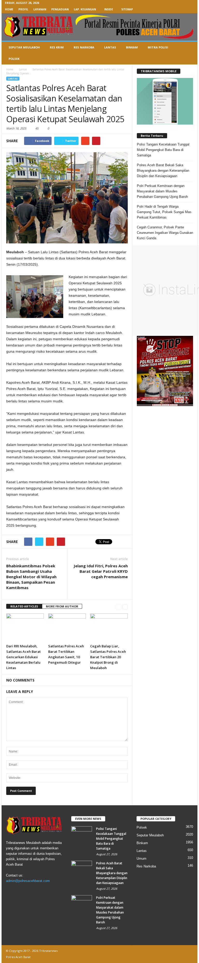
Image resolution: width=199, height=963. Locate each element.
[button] (189, 53)
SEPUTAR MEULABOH (24, 47)
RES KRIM (57, 47)
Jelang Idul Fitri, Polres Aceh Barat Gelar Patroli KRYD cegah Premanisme (101, 571)
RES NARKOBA (84, 47)
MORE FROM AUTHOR (62, 606)
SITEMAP (127, 9)
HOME (9, 9)
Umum (141, 858)
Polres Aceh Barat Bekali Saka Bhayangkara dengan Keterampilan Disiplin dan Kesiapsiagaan (163, 170)
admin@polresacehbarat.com (28, 881)
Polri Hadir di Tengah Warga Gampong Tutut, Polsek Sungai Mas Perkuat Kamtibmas (164, 212)
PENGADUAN (60, 9)
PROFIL (23, 9)
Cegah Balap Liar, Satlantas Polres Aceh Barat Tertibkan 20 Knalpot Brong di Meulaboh (108, 657)
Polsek (142, 827)
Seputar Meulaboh (150, 835)
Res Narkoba (146, 866)
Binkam (142, 843)
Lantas (13, 78)
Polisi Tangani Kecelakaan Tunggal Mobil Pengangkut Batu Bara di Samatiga (163, 149)
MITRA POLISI (158, 47)
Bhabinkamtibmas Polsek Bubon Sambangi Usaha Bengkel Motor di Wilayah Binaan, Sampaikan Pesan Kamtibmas (31, 576)
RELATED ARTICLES (24, 606)
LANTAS (110, 47)
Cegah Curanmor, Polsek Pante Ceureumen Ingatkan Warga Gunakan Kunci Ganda (165, 232)
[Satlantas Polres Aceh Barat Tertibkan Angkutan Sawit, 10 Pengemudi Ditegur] (67, 627)
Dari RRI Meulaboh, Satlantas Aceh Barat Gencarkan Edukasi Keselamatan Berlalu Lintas (23, 657)
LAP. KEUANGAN (85, 9)
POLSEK (14, 59)
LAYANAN (39, 9)
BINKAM (132, 47)
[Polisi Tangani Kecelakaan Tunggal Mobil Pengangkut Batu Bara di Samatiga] (81, 834)
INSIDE (108, 9)
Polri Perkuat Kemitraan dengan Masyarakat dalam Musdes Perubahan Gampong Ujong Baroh (162, 191)
